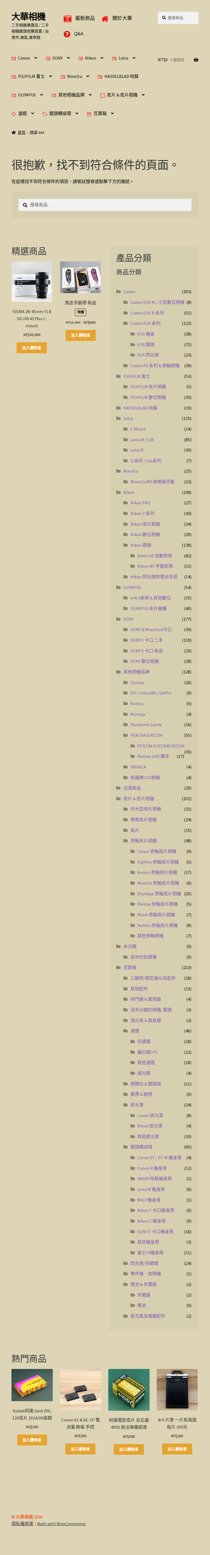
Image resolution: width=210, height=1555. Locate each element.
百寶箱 (100, 113)
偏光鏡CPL (147, 1052)
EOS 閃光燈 (148, 355)
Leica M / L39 (142, 439)
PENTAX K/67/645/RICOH (161, 746)
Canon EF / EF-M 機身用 (159, 1157)
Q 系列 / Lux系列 (145, 460)
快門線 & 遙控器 (145, 999)
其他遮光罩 (148, 1136)
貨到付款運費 (143, 957)
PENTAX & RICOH (146, 735)
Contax (137, 682)
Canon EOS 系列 (145, 323)
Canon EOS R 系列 (147, 313)
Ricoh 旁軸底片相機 (156, 914)
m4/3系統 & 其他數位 (150, 597)
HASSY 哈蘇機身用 (154, 1178)
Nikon (90, 58)
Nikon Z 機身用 (151, 1221)
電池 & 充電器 (143, 1284)
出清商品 (132, 788)
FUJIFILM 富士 (31, 76)
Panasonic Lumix (146, 724)
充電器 (143, 1295)
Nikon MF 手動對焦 (155, 566)
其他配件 (139, 988)
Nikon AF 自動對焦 (154, 555)
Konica (136, 703)
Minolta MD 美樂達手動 (152, 481)
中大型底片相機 (145, 809)
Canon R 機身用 (152, 1168)
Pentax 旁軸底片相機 (157, 904)
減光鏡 (143, 1073)
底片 (134, 830)
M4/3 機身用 (149, 1200)
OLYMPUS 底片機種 (148, 608)
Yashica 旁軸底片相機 (157, 925)
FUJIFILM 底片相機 (148, 386)
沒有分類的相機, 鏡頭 (151, 1009)
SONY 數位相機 (144, 661)
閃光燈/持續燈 (144, 1263)
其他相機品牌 (71, 95)
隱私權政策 (22, 1523)
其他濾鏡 (146, 1062)
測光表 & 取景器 (145, 1020)
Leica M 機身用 (151, 1189)
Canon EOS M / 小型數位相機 (157, 302)
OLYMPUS (27, 95)
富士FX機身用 (150, 1252)
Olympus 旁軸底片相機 (159, 893)
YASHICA (138, 767)
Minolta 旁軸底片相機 (158, 883)
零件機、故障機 (145, 1273)
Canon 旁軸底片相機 (156, 851)
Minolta (74, 76)
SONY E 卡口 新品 (146, 650)
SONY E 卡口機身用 (155, 1231)
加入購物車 (31, 347)
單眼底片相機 (143, 819)
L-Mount (138, 429)
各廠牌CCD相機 (145, 777)
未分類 (129, 946)
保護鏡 (143, 1041)
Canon (24, 58)
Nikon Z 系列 (142, 513)
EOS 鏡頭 (145, 344)
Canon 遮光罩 (150, 1115)
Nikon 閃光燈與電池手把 (153, 576)
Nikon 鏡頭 (140, 545)
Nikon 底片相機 (145, 524)
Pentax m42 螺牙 (153, 756)
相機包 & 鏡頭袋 (145, 1083)
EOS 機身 (145, 334)
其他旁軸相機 (150, 935)
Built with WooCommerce (61, 1523)
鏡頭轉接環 (60, 113)
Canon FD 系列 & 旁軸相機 (155, 365)
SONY (57, 58)
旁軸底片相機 (143, 840)
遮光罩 (137, 1105)
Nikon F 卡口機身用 (155, 1210)
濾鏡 (22, 113)
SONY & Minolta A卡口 (151, 629)
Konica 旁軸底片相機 (157, 872)
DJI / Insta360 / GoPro (150, 693)
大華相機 (28, 16)
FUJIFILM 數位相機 (148, 397)
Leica (123, 58)
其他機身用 (148, 1242)
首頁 (21, 132)
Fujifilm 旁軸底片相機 (158, 862)
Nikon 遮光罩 (149, 1126)
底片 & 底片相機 (122, 95)
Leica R (137, 450)
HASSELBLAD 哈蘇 (121, 76)
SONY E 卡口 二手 (146, 640)
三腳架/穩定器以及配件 (153, 978)
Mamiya (137, 714)
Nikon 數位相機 (145, 534)
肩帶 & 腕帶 (141, 1094)
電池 (141, 1305)
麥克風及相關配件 (147, 1316)
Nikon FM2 (140, 502)
